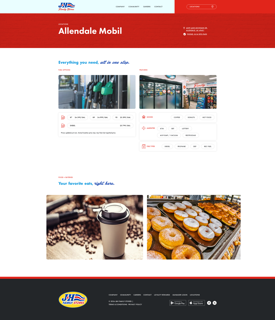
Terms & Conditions (118, 304)
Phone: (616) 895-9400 (197, 34)
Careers (147, 7)
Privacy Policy (135, 304)
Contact (158, 7)
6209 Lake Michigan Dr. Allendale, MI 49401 (197, 29)
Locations (195, 295)
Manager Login (180, 295)
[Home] (66, 6)
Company (120, 7)
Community (133, 7)
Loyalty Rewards (162, 295)
